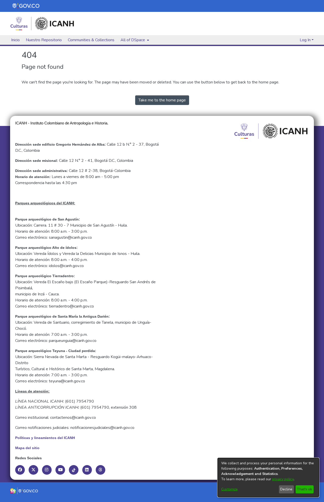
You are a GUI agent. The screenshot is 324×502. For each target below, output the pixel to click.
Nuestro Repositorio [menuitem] (44, 40)
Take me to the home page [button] (162, 100)
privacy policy (283, 479)
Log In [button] (306, 40)
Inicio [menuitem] (15, 40)
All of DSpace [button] (132, 40)
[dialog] (268, 477)
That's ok (304, 489)
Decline (286, 489)
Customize (229, 489)
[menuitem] (134, 40)
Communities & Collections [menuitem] (91, 40)
